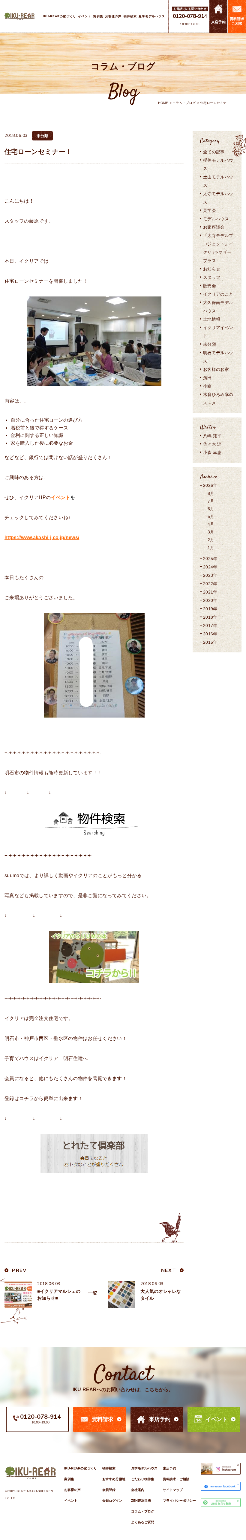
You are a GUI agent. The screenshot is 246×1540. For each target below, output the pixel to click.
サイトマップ (173, 1490)
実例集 (69, 1479)
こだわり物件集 (142, 1479)
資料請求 (102, 1419)
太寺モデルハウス (218, 197)
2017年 (210, 625)
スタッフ (211, 277)
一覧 (92, 1293)
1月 (211, 547)
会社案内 (137, 1490)
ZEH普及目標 (141, 1500)
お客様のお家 (216, 369)
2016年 (210, 633)
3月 (211, 532)
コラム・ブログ (184, 103)
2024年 (210, 567)
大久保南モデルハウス (218, 306)
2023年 (210, 575)
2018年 (210, 617)
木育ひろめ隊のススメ (218, 398)
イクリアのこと (218, 294)
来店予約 (159, 1419)
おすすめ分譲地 (113, 1479)
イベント (216, 1419)
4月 (211, 524)
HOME (163, 103)
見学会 (209, 210)
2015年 (210, 642)
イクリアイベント (218, 331)
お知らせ (211, 269)
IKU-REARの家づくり (80, 1468)
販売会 (209, 285)
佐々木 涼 (212, 444)
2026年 (210, 485)
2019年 (210, 608)
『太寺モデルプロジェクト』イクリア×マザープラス (218, 248)
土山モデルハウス (218, 181)
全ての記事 (213, 151)
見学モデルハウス (144, 1468)
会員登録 (109, 1490)
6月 (211, 508)
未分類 (209, 344)
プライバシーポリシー (179, 1500)
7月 (211, 501)
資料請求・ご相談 (176, 1479)
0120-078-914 (190, 16)
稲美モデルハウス (218, 164)
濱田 (207, 377)
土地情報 (211, 319)
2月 (211, 539)
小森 (207, 386)
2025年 (210, 558)
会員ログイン (112, 1500)
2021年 (210, 592)
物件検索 (109, 1468)
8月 (211, 493)
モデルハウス (216, 218)
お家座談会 (213, 227)
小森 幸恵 (212, 452)
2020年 (210, 600)
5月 (211, 516)
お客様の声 (72, 1490)
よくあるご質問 (142, 1522)
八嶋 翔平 (212, 435)
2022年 (210, 583)
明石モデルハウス (218, 356)
